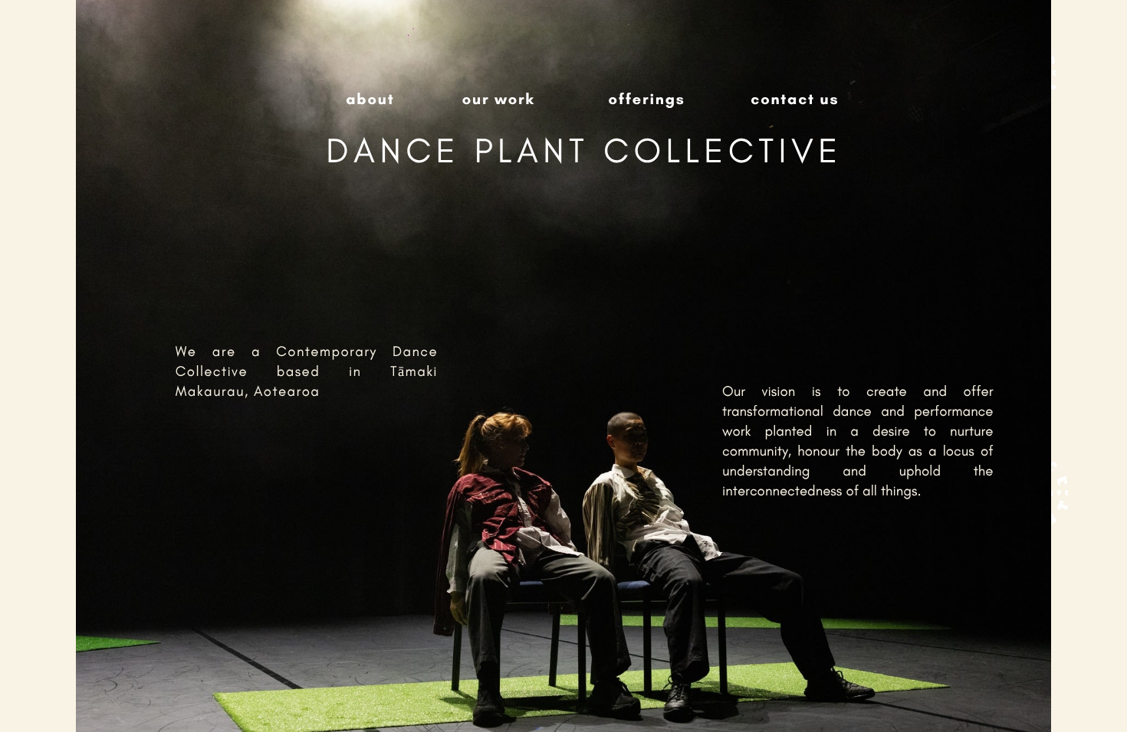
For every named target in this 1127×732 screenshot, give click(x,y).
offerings (646, 99)
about (370, 99)
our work (498, 99)
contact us (795, 99)
